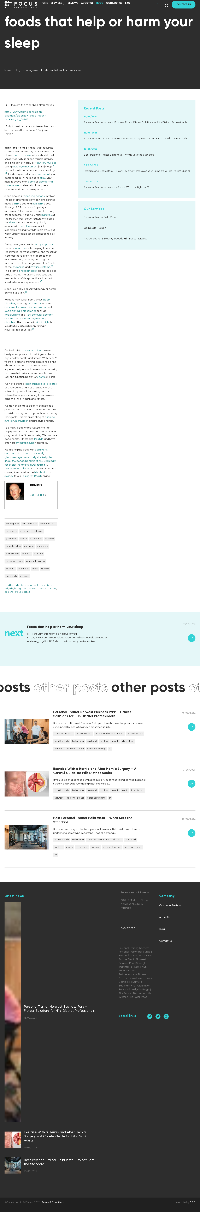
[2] (6, 173)
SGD (193, 1202)
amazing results (24, 443)
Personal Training (35, 561)
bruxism (9, 318)
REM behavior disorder (39, 315)
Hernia (125, 790)
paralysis (46, 215)
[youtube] (166, 1016)
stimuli (43, 178)
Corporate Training (95, 228)
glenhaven (37, 531)
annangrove (12, 468)
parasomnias (28, 311)
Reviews (72, 3)
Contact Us (183, 4)
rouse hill (42, 465)
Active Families (84, 734)
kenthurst (23, 465)
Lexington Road (31, 476)
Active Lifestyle (135, 734)
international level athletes (41, 384)
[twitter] (157, 1016)
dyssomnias (34, 303)
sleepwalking (12, 315)
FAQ (127, 3)
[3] (52, 266)
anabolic (20, 248)
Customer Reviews (170, 905)
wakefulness (41, 174)
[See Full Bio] (46, 495)
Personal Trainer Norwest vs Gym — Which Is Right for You (117, 187)
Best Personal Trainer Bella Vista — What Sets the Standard (119, 155)
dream (13, 222)
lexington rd (21, 588)
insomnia (10, 307)
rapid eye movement (25, 167)
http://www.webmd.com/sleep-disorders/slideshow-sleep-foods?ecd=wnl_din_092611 (25, 116)
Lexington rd (12, 554)
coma (31, 182)
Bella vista (26, 585)
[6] (33, 329)
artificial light (42, 322)
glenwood (24, 457)
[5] (26, 292)
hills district (40, 472)
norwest (27, 453)
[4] (41, 281)
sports (41, 377)
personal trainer (47, 588)
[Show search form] (167, 6)
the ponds (18, 461)
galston (24, 468)
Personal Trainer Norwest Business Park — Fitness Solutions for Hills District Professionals (135, 122)
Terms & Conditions (53, 1202)
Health (23, 539)
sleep (35, 569)
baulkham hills (13, 453)
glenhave (10, 457)
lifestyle (38, 439)
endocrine (18, 267)
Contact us (114, 3)
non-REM (38, 204)
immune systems (40, 267)
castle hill (92, 741)
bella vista (41, 450)
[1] (53, 166)
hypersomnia (24, 307)
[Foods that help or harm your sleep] (111, 638)
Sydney (9, 476)
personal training (14, 592)
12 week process (63, 734)
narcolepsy (39, 307)
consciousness (22, 155)
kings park (50, 461)
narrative (25, 226)
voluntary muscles (45, 163)
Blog (99, 3)
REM (16, 204)
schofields (11, 465)
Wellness (24, 576)
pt (110, 749)
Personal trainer (14, 561)
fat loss (104, 741)
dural (33, 465)
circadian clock (28, 271)
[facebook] (149, 1016)
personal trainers (33, 350)
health (36, 585)
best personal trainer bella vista (104, 840)
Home (44, 3)
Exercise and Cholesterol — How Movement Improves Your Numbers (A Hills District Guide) (137, 171)
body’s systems (44, 244)
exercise (50, 417)
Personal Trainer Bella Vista (100, 217)
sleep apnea (12, 311)
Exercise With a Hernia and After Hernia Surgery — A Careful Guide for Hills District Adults (136, 138)
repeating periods (34, 196)
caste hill (38, 453)
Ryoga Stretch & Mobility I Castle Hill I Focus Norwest (115, 239)
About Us (87, 3)
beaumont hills (34, 461)
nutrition (9, 421)
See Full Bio (37, 495)
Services (56, 3)
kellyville (36, 457)
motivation (21, 421)
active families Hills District (109, 734)
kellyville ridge (13, 546)
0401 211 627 (128, 928)
